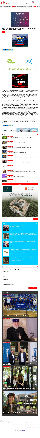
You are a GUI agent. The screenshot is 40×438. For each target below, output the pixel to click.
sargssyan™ (23, 430)
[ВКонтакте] (4, 49)
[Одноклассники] (2, 49)
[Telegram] (12, 49)
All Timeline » (20, 184)
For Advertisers (37, 427)
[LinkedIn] (7, 49)
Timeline (3, 134)
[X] (5, 49)
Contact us (29, 427)
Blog (4, 223)
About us (33, 427)
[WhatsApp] (10, 49)
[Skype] (11, 49)
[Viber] (8, 49)
